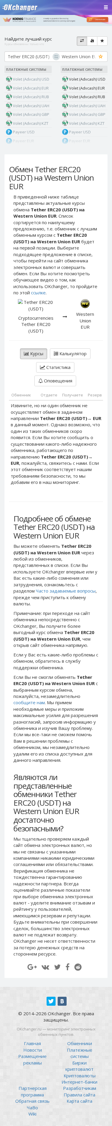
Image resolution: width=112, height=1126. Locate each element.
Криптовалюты (80, 1076)
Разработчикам (79, 1088)
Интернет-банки (79, 1082)
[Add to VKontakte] (45, 967)
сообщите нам (29, 702)
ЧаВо (32, 1107)
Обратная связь (32, 1101)
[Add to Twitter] (57, 967)
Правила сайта (79, 1095)
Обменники (79, 1043)
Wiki (32, 1114)
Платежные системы (79, 1053)
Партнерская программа (33, 1091)
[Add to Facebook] (67, 967)
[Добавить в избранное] (101, 57)
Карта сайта (79, 1101)
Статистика (57, 367)
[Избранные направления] (102, 41)
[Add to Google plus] (32, 967)
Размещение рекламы (32, 1059)
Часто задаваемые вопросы (66, 591)
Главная (32, 1043)
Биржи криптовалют (79, 1066)
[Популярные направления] (92, 41)
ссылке (38, 293)
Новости (32, 1050)
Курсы (36, 353)
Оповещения (57, 381)
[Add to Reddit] (78, 967)
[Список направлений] (82, 41)
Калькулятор (72, 353)
